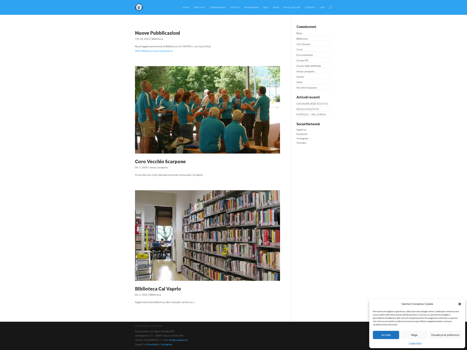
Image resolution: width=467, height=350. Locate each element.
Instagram (302, 138)
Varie (299, 82)
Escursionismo (304, 54)
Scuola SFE (302, 60)
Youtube (301, 142)
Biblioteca (157, 38)
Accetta (386, 334)
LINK (322, 7)
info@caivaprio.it (178, 339)
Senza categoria (159, 167)
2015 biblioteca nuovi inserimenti (154, 50)
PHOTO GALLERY (291, 7)
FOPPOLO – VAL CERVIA (311, 114)
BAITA (276, 7)
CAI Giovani (303, 44)
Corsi (299, 49)
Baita (299, 33)
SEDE (265, 7)
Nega (414, 334)
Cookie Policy (415, 343)
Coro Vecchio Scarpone (160, 161)
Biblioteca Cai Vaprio (158, 289)
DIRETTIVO (199, 7)
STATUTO (235, 7)
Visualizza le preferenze (445, 334)
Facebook (301, 133)
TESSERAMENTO (217, 7)
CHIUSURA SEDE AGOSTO (312, 103)
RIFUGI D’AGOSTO (307, 109)
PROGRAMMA (251, 7)
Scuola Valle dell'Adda (308, 65)
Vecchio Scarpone (306, 87)
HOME (186, 7)
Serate (300, 76)
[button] (460, 304)
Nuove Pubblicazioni (157, 33)
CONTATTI (310, 7)
